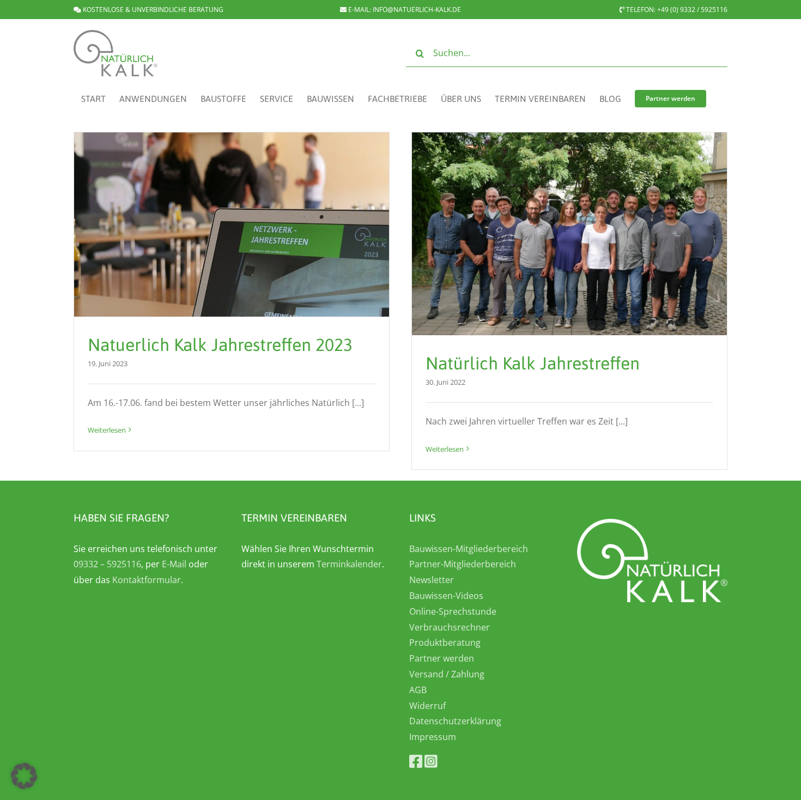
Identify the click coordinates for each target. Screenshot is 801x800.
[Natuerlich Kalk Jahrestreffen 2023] (231, 224)
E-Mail (174, 564)
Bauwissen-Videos (446, 596)
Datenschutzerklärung (455, 721)
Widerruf (427, 706)
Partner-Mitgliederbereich (462, 564)
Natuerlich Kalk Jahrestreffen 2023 (220, 345)
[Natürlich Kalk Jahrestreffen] (569, 233)
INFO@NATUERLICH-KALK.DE (417, 9)
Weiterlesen (107, 430)
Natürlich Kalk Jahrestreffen (533, 363)
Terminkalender (349, 564)
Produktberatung (445, 643)
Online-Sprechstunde (452, 611)
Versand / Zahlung (446, 674)
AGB (418, 690)
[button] (24, 776)
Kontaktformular (146, 580)
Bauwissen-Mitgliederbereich (468, 549)
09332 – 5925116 (107, 564)
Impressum (432, 737)
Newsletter (431, 580)
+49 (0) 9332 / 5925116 (692, 9)
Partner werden (441, 658)
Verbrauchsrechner (449, 627)
